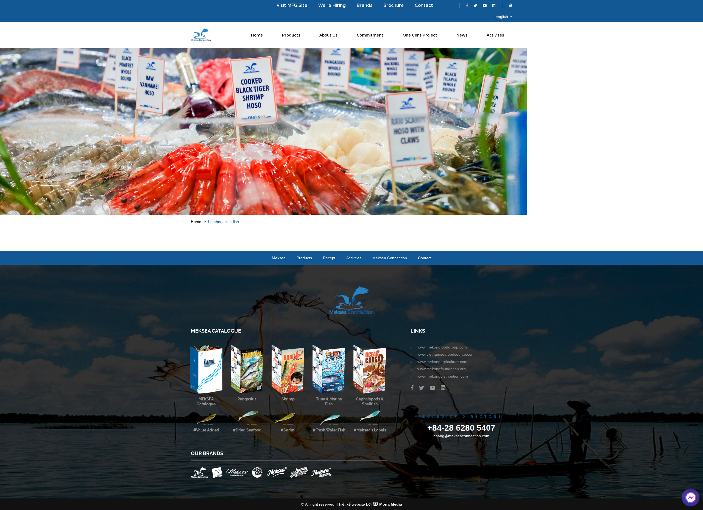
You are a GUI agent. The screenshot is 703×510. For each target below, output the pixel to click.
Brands (364, 5)
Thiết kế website (351, 504)
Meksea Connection (389, 258)
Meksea (279, 258)
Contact (424, 5)
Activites (495, 35)
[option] (351, 131)
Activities (353, 258)
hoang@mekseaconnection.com (461, 436)
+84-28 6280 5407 (461, 428)
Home (257, 35)
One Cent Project (420, 35)
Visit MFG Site (292, 5)
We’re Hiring (332, 5)
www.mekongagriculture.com (442, 361)
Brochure (393, 5)
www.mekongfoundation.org (441, 369)
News (461, 35)
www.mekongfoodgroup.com (442, 347)
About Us (328, 35)
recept (329, 258)
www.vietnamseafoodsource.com (446, 354)
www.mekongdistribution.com (442, 376)
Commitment (370, 35)
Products (291, 35)
